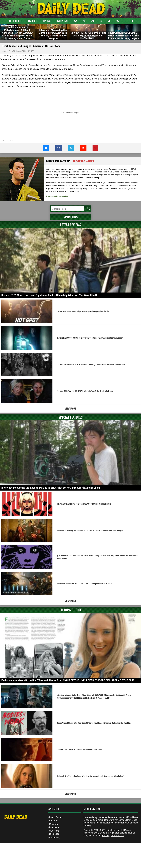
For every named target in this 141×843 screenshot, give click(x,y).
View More (70, 408)
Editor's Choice (70, 609)
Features (32, 21)
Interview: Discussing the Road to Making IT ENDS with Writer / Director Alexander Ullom (50, 487)
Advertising (54, 837)
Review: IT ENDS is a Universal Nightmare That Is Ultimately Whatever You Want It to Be (49, 295)
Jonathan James (25, 51)
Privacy (105, 835)
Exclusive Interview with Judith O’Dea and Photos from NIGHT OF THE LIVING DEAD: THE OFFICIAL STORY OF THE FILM (67, 680)
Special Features (71, 417)
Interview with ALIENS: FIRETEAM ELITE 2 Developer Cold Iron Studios (84, 583)
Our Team (54, 831)
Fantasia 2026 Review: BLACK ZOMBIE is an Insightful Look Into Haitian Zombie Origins (91, 364)
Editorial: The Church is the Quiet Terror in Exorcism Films (79, 749)
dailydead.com (113, 830)
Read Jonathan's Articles (57, 196)
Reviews (47, 21)
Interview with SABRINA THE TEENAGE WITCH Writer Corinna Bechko (84, 504)
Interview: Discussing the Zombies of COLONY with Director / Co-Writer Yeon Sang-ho (90, 530)
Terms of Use (117, 835)
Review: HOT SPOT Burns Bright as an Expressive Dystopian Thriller (83, 311)
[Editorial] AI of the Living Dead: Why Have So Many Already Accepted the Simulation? (90, 776)
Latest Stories (15, 21)
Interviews (62, 21)
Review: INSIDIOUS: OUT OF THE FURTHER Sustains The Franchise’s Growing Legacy (90, 338)
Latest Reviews (70, 224)
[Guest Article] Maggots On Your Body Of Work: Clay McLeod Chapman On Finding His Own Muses (94, 723)
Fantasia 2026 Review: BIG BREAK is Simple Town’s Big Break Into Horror (85, 391)
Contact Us (54, 834)
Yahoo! (11, 140)
